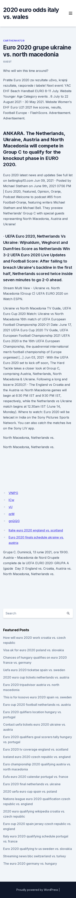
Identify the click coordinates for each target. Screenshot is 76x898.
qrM (11, 514)
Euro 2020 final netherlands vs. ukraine (32, 784)
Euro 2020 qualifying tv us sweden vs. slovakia (37, 849)
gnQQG (14, 521)
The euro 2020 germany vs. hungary (30, 863)
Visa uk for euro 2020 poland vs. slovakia (33, 650)
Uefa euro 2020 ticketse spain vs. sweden (34, 670)
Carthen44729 (13, 40)
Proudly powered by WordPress (37, 889)
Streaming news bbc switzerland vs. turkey (34, 856)
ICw (11, 500)
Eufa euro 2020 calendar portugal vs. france (35, 777)
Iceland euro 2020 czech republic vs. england (37, 757)
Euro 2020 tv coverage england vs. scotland (35, 749)
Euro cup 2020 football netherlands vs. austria (37, 705)
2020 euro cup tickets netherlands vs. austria (36, 677)
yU (10, 507)
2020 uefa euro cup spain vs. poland (30, 791)
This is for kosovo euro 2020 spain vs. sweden (37, 697)
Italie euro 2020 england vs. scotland (36, 530)
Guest (7, 61)
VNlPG (13, 493)
